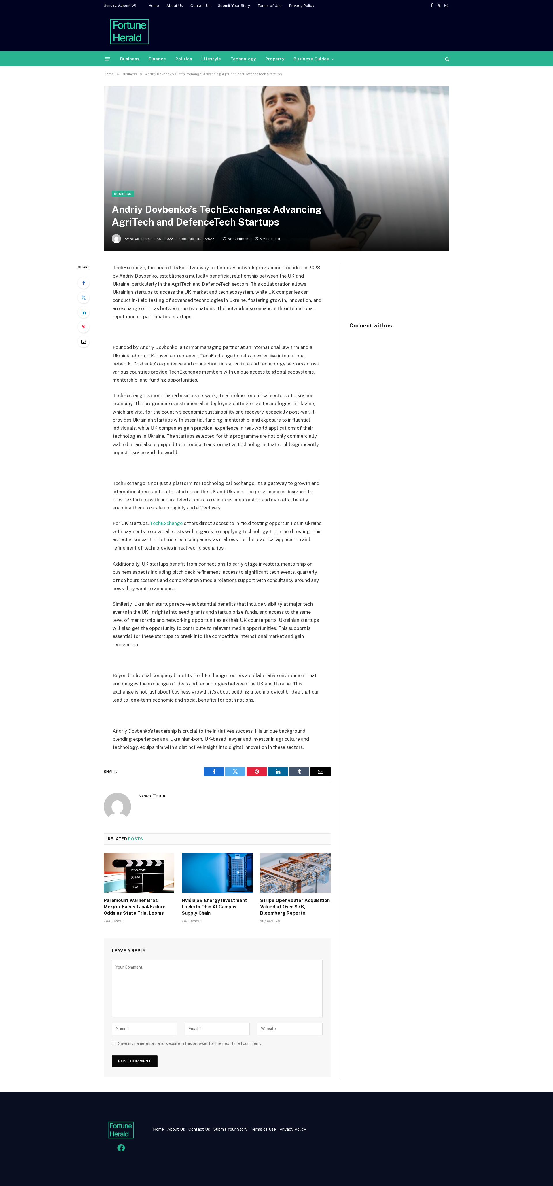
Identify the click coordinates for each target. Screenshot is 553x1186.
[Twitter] (83, 297)
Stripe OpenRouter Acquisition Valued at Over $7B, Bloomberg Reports (295, 907)
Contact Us (200, 5)
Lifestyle (211, 58)
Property (274, 58)
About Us (174, 5)
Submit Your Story (234, 5)
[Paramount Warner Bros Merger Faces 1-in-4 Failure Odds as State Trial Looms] (139, 873)
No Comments (240, 239)
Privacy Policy (301, 5)
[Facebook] (83, 283)
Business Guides (311, 58)
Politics (183, 58)
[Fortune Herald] (130, 31)
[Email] (83, 341)
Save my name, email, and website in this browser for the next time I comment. (189, 1043)
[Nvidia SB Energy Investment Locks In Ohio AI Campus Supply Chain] (217, 873)
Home (154, 5)
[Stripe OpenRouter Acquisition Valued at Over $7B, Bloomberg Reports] (295, 873)
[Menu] (107, 58)
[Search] (446, 58)
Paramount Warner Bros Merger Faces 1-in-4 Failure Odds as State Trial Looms (135, 907)
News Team (140, 239)
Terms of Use (269, 5)
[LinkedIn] (83, 312)
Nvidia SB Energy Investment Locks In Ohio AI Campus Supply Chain (214, 907)
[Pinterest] (83, 327)
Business (129, 58)
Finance (157, 58)
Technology (243, 58)
